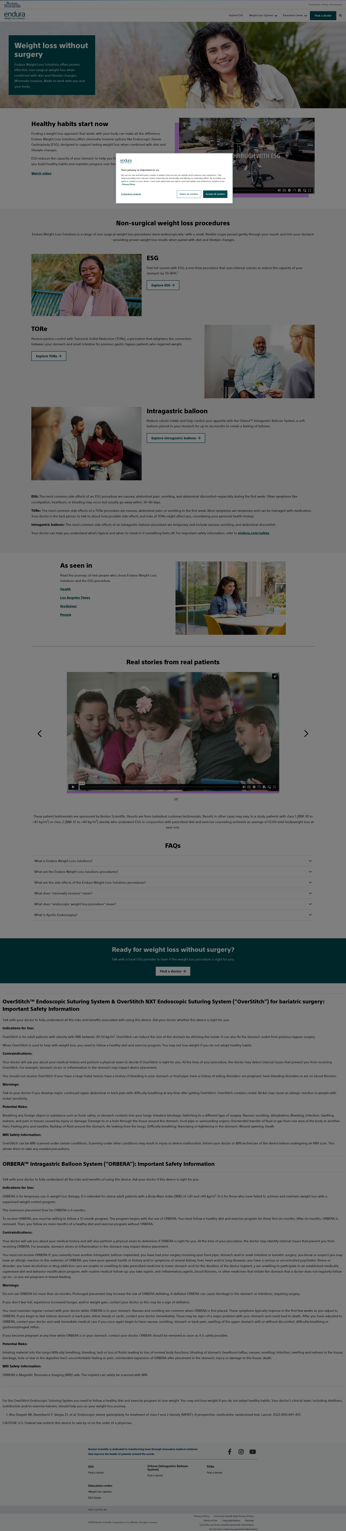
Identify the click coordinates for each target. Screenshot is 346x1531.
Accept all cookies (215, 194)
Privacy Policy (128, 184)
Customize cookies (131, 194)
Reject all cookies (189, 194)
